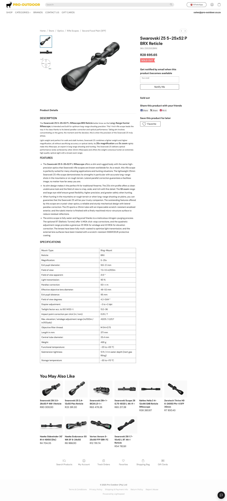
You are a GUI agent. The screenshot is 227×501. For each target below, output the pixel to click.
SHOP (9, 12)
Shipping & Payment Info (116, 489)
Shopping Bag (143, 464)
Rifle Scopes (73, 30)
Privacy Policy (95, 489)
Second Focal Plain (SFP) (94, 30)
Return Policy (137, 489)
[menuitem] (181, 31)
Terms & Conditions (78, 489)
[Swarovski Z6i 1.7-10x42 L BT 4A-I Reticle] (126, 424)
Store (51, 30)
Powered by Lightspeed (113, 494)
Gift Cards (163, 464)
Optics (60, 30)
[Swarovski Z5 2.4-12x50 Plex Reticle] (76, 389)
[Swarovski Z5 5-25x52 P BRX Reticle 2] (46, 63)
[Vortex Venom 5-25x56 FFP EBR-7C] (101, 424)
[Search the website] (171, 4)
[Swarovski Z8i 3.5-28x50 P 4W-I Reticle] (51, 389)
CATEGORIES (22, 12)
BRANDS (38, 12)
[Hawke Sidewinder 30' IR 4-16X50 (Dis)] (51, 424)
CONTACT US (52, 12)
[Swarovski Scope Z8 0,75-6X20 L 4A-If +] (126, 389)
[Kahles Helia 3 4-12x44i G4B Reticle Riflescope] (150, 389)
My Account (84, 464)
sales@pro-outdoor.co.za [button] (207, 12)
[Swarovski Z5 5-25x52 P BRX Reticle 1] (46, 52)
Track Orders (103, 464)
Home (43, 30)
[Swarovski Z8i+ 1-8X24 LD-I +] (101, 389)
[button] (23, 4)
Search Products (64, 464)
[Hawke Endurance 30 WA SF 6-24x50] (76, 424)
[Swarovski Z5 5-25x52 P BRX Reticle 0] (46, 42)
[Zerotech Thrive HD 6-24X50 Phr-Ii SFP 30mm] (175, 389)
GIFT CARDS (68, 12)
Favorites (123, 464)
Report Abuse (152, 489)
